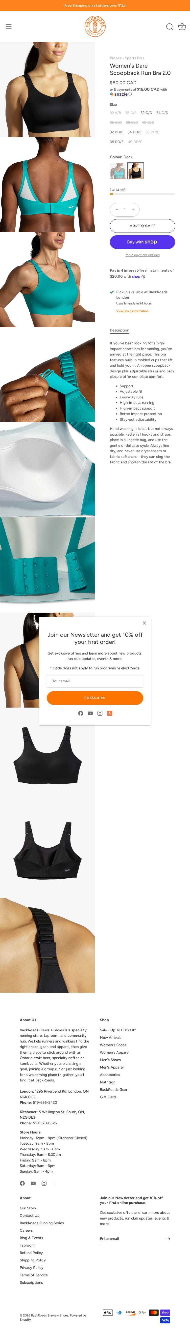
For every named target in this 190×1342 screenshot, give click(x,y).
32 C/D (146, 113)
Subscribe (94, 698)
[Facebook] (80, 713)
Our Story (28, 1208)
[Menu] (8, 26)
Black (135, 171)
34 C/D (162, 113)
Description (119, 330)
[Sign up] (167, 1238)
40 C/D (148, 122)
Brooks (115, 58)
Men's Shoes (110, 1060)
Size (113, 104)
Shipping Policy (33, 1260)
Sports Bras (134, 58)
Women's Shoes (113, 1045)
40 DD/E (135, 142)
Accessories (110, 1075)
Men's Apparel (111, 1067)
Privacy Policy (31, 1267)
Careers (26, 1230)
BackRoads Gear (113, 1089)
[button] (142, 91)
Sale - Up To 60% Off (118, 1030)
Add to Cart (142, 226)
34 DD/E (135, 132)
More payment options (143, 255)
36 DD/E (152, 132)
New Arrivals (110, 1037)
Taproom (27, 1245)
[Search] (169, 27)
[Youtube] (90, 713)
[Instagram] (99, 713)
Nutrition (107, 1082)
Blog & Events (31, 1238)
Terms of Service (34, 1275)
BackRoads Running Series (42, 1223)
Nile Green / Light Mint (118, 171)
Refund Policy (31, 1253)
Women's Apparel (114, 1052)
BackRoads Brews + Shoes (49, 1315)
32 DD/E (116, 132)
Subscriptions (31, 1282)
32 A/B (115, 113)
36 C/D (116, 122)
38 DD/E (117, 142)
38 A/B (131, 113)
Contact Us (29, 1215)
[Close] (144, 623)
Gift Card (108, 1097)
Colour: (121, 157)
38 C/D (132, 122)
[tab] (122, 330)
